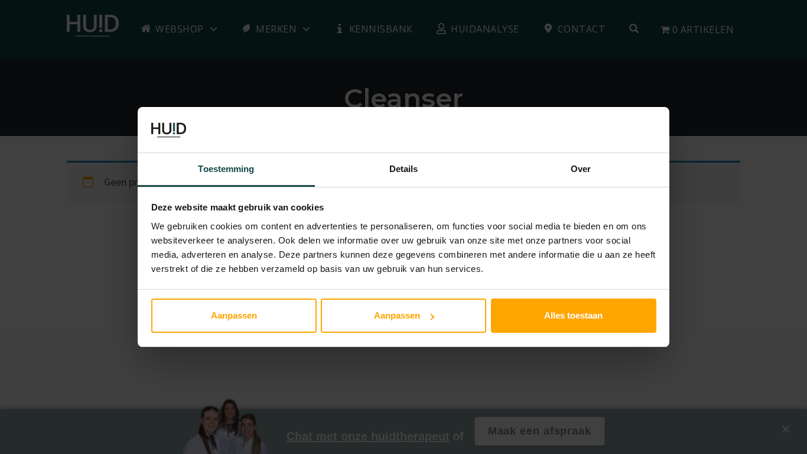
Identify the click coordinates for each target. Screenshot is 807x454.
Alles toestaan (573, 315)
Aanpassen (234, 315)
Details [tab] (403, 169)
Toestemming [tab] (226, 169)
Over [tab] (581, 169)
